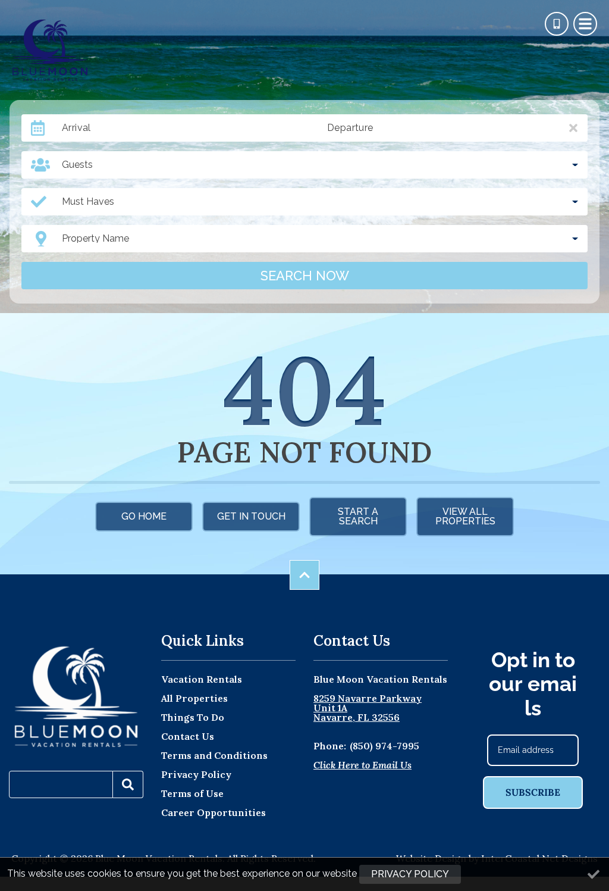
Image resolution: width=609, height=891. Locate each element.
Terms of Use (192, 793)
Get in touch (251, 516)
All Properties (194, 698)
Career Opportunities (213, 812)
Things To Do (192, 717)
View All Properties (465, 516)
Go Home (144, 516)
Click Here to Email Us (362, 765)
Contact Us (187, 736)
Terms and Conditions (214, 755)
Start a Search (358, 516)
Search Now (304, 275)
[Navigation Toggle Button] (585, 24)
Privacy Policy (196, 774)
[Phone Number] (557, 24)
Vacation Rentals (201, 679)
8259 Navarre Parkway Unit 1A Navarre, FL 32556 (367, 707)
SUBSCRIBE (533, 792)
